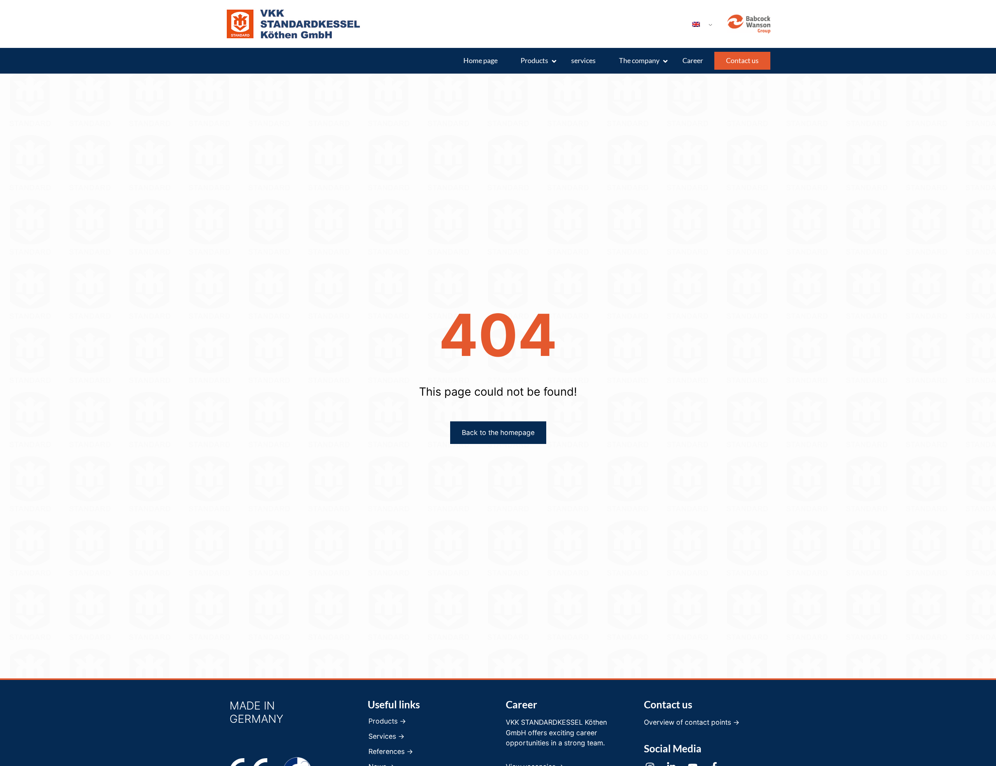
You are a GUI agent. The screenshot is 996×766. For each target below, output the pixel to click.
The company (639, 60)
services (583, 60)
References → (390, 751)
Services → (386, 736)
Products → (387, 721)
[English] (699, 24)
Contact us (742, 60)
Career (692, 60)
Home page (480, 60)
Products (534, 60)
